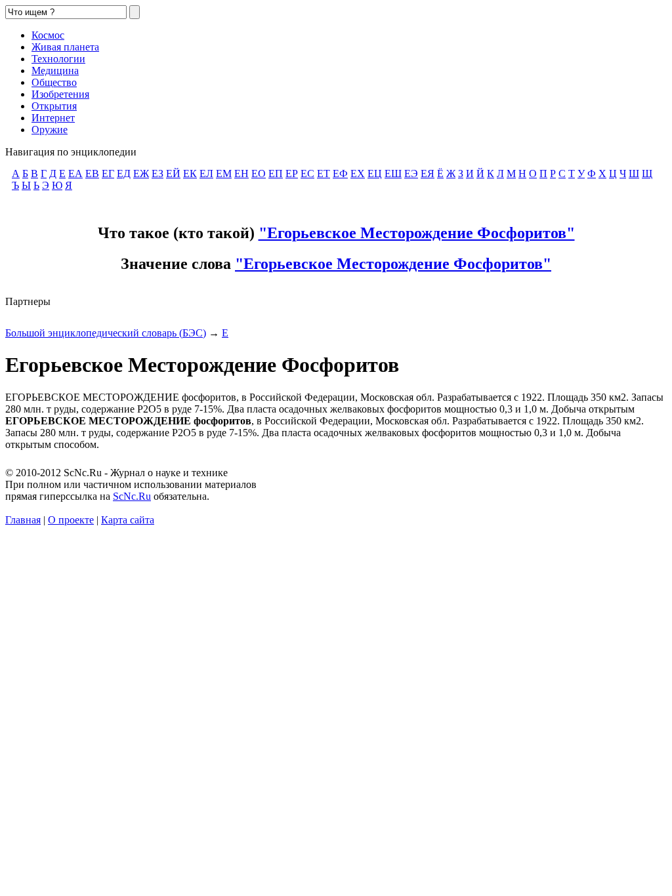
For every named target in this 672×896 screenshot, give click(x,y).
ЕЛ (206, 173)
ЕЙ (173, 173)
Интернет (53, 117)
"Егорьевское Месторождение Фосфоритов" (417, 232)
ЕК (190, 173)
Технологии (58, 58)
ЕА (75, 173)
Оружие (50, 129)
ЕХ (357, 173)
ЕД (124, 173)
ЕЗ (157, 173)
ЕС (307, 173)
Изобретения (60, 94)
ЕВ (92, 173)
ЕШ (393, 173)
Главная (23, 519)
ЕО (258, 173)
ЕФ (340, 173)
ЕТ (323, 173)
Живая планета (65, 46)
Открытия (54, 106)
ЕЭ (411, 173)
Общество (54, 82)
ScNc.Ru (132, 496)
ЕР (291, 173)
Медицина (55, 70)
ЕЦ (375, 173)
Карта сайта (127, 519)
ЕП (275, 173)
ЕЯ (427, 173)
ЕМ (224, 173)
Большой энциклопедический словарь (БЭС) (105, 332)
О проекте (71, 519)
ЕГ (108, 173)
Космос (48, 35)
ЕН (241, 173)
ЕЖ (141, 173)
